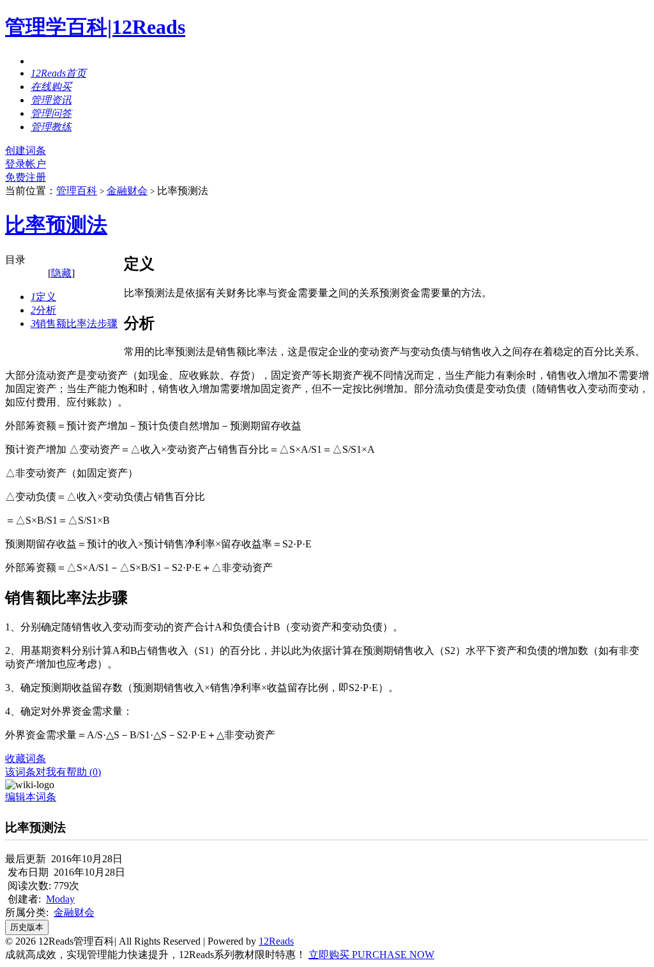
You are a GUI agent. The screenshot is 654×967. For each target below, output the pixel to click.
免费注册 (25, 177)
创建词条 (25, 150)
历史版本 (26, 927)
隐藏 (61, 273)
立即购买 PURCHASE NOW (371, 954)
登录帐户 (25, 163)
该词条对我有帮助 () (53, 771)
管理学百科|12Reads (95, 26)
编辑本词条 (30, 796)
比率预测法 (56, 224)
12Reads (276, 941)
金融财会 (127, 190)
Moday (60, 899)
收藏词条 (25, 758)
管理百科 (76, 190)
